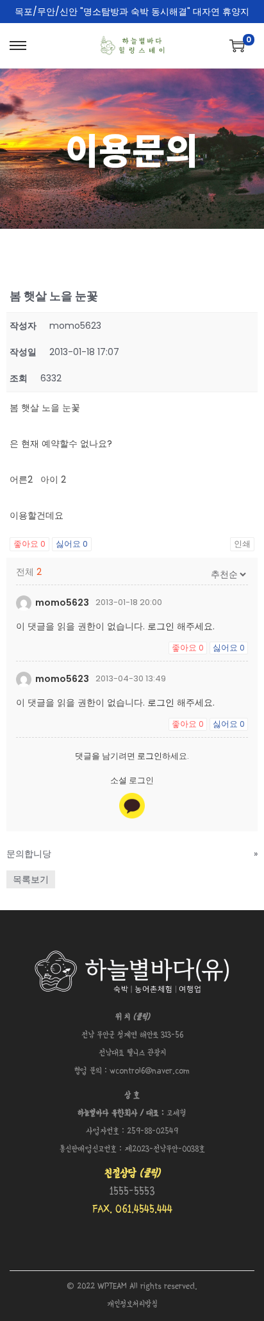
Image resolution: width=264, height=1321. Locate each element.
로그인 (160, 626)
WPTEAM (113, 1286)
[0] (237, 45)
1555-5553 (132, 1192)
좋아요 (29, 544)
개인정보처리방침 (132, 1304)
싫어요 (72, 544)
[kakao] (132, 806)
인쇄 (242, 544)
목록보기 (31, 879)
